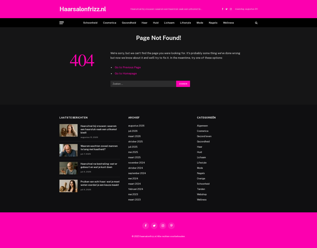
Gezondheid (129, 22)
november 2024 (136, 162)
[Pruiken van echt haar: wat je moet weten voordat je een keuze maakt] (68, 186)
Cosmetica (109, 22)
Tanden (201, 189)
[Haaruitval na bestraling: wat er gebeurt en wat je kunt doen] (68, 168)
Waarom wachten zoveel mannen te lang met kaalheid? (99, 148)
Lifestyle (185, 22)
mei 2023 (133, 194)
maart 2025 (134, 157)
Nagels (213, 22)
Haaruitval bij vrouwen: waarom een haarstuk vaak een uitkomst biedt (167, 9)
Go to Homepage (126, 73)
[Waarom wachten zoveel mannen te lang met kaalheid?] (68, 150)
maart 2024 (134, 183)
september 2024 (137, 173)
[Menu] (61, 22)
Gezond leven (204, 136)
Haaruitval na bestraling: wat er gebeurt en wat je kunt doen (99, 165)
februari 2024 (135, 189)
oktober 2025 (135, 141)
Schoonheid (90, 22)
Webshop (202, 194)
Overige (201, 178)
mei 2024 (133, 178)
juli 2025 (133, 147)
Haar (144, 22)
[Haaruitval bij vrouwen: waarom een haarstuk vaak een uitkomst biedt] (68, 130)
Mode (200, 22)
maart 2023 (134, 199)
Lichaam (169, 22)
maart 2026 (134, 136)
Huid (155, 22)
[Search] (256, 22)
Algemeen (202, 125)
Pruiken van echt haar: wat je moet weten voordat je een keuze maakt (100, 183)
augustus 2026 (136, 125)
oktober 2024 (135, 168)
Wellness (228, 22)
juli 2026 (133, 131)
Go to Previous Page (128, 67)
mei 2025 (133, 152)
